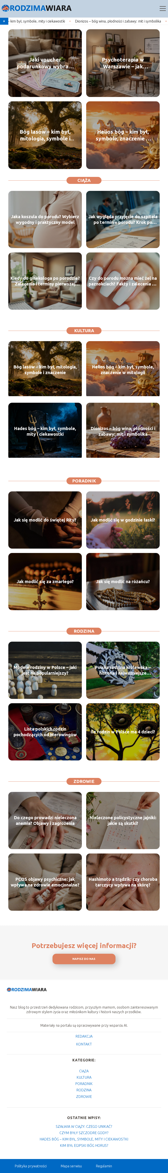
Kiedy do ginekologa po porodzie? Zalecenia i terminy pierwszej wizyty (45, 281)
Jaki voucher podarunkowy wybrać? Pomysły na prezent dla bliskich (45, 63)
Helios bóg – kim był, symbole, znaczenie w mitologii (123, 135)
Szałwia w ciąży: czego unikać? (84, 1126)
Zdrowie (84, 781)
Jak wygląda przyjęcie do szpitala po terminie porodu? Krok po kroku (123, 219)
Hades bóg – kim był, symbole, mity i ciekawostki (45, 431)
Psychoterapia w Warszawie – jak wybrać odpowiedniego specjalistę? (123, 63)
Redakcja (84, 1036)
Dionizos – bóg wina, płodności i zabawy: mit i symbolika (57, 21)
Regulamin (104, 1166)
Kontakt (84, 1044)
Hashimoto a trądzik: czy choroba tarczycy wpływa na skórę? (123, 882)
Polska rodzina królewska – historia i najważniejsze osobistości (123, 670)
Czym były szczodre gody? (84, 1133)
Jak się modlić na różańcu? (123, 581)
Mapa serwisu (71, 1166)
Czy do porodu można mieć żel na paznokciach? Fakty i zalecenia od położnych (123, 281)
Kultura (84, 330)
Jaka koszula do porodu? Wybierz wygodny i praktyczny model (45, 219)
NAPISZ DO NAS (83, 959)
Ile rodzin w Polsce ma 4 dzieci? (123, 731)
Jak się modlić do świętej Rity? (45, 519)
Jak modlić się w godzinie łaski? (123, 519)
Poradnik (84, 480)
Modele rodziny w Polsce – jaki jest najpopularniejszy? (45, 670)
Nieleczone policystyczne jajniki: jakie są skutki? (122, 820)
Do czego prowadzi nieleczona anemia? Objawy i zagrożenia (45, 820)
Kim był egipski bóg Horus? (84, 1145)
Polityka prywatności (31, 1166)
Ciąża (84, 180)
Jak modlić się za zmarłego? (45, 581)
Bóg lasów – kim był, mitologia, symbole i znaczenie (45, 135)
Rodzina (84, 631)
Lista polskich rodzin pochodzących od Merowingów (45, 731)
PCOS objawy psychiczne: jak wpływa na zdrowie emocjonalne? (45, 882)
